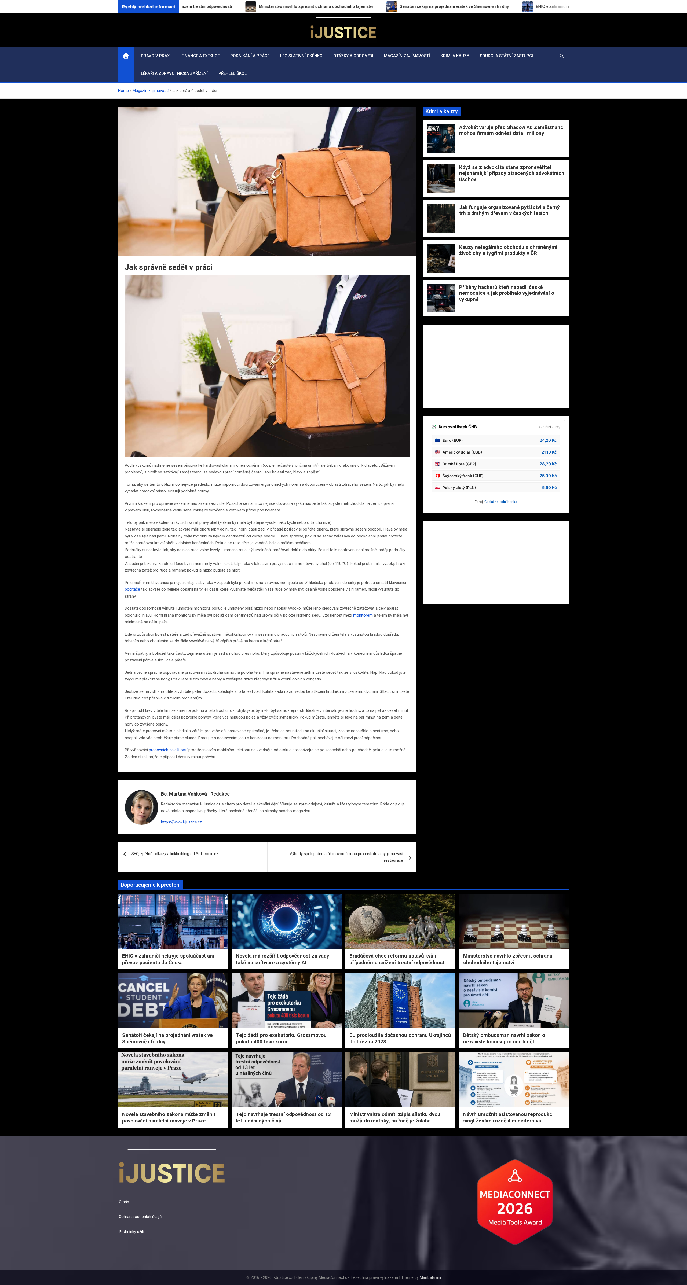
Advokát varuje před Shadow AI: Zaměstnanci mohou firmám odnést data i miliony (512, 130)
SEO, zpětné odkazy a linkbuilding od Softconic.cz (174, 853)
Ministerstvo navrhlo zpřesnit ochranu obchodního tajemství (508, 959)
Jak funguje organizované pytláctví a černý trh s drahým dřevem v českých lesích (509, 210)
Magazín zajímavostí (407, 55)
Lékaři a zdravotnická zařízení (174, 73)
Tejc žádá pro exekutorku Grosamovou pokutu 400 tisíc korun (281, 1038)
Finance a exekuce (200, 55)
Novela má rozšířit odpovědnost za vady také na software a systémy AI (282, 959)
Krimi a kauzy (455, 55)
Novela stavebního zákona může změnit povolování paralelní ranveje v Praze (168, 1117)
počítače (132, 589)
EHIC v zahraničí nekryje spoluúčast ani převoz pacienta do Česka (168, 959)
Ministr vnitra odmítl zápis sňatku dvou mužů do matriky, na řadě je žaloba (394, 1117)
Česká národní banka (500, 502)
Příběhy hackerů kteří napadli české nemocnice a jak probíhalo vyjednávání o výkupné (506, 293)
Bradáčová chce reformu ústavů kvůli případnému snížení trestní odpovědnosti (397, 959)
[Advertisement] (496, 366)
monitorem (363, 615)
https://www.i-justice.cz (181, 822)
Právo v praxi (156, 55)
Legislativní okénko (301, 55)
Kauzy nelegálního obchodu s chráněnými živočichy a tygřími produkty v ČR (508, 250)
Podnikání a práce (249, 55)
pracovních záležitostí (168, 750)
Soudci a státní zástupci (506, 55)
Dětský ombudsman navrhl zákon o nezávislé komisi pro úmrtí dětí (504, 1038)
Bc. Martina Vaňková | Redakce (195, 794)
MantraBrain (430, 1277)
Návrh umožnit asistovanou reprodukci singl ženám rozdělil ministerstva (508, 1117)
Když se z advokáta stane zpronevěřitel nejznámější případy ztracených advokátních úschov (511, 173)
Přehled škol (232, 73)
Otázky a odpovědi (353, 55)
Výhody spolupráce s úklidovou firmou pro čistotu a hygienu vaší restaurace (346, 857)
